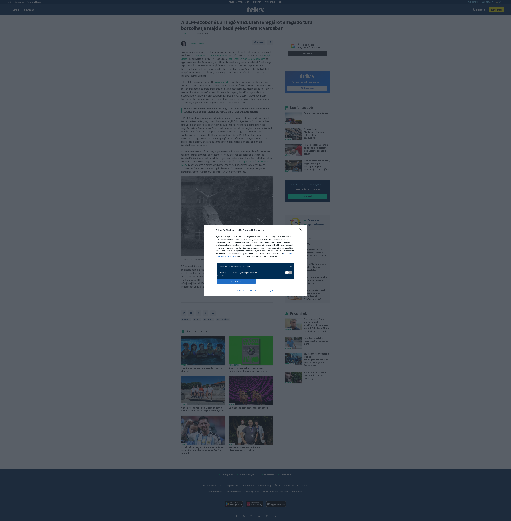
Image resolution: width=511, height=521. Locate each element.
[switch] (288, 272)
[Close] (301, 230)
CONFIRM (236, 281)
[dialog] (255, 260)
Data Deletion (240, 291)
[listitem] (254, 266)
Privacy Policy (270, 291)
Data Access (255, 291)
